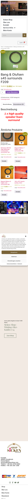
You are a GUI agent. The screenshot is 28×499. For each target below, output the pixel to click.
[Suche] (24, 35)
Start (2, 46)
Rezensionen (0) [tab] (18, 104)
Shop (3, 487)
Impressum (19, 263)
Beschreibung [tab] (7, 104)
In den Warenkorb (12, 92)
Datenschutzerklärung (12, 263)
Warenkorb (5, 496)
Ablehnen (14, 256)
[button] (25, 236)
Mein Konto (7, 30)
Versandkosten (7, 89)
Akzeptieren (14, 252)
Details (4, 161)
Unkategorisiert (8, 46)
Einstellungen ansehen (14, 261)
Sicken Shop (7, 20)
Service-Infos (8, 28)
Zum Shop (10, 335)
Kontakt (6, 25)
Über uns (6, 22)
